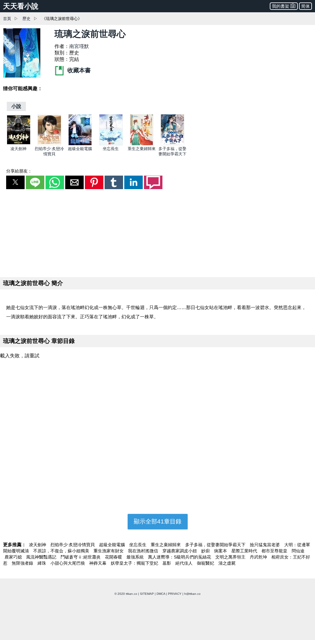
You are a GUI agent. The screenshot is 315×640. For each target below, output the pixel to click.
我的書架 (280, 6)
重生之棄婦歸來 (142, 148)
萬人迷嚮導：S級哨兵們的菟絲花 (180, 557)
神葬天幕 (98, 563)
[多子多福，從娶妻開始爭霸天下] (172, 144)
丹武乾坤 (259, 557)
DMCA (161, 593)
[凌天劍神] (18, 144)
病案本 (221, 550)
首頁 (7, 18)
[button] (15, 182)
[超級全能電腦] (80, 144)
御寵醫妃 (206, 563)
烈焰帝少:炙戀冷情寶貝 (73, 544)
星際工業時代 (244, 550)
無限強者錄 (23, 563)
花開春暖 (114, 557)
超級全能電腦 (80, 148)
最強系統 (135, 557)
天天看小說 (20, 6)
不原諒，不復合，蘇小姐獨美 (61, 550)
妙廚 (206, 550)
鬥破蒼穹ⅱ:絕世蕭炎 (81, 557)
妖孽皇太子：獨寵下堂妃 (135, 563)
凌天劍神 (18, 148)
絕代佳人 (184, 563)
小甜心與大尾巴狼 (68, 563)
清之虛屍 (227, 563)
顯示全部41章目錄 (157, 521)
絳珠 (42, 563)
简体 (305, 6)
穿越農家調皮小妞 (180, 550)
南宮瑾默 (79, 46)
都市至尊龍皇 (275, 550)
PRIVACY (174, 593)
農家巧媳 (14, 557)
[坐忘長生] (111, 144)
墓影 (167, 563)
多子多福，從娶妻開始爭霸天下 (216, 544)
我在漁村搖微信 (143, 550)
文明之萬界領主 (231, 557)
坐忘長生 (111, 148)
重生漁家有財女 (109, 550)
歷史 (26, 18)
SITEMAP (147, 593)
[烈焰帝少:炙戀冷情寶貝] (49, 144)
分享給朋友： (19, 171)
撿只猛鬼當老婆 (265, 544)
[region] (157, 231)
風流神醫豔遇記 (42, 557)
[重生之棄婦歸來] (142, 144)
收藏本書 (78, 70)
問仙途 (298, 550)
